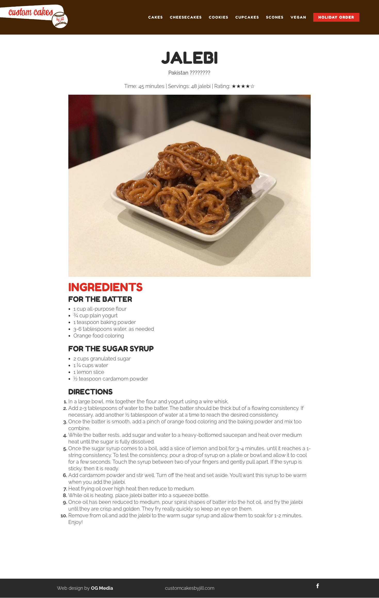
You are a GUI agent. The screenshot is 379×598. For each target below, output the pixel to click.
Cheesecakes (186, 17)
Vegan (298, 17)
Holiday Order (336, 17)
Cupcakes (247, 17)
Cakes (155, 17)
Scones (275, 17)
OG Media (102, 588)
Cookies (218, 17)
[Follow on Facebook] (317, 586)
